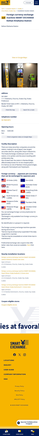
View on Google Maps (19, 58)
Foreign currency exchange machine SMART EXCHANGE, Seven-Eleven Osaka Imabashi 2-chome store (18, 272)
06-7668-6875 (6, 120)
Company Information (15, 374)
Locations (9, 360)
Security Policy (19, 390)
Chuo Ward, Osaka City (8, 11)
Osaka (20, 8)
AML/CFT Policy (19, 399)
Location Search (11, 8)
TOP (2, 8)
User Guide (9, 370)
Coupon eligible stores (9, 305)
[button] (19, 75)
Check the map (10, 110)
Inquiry (7, 365)
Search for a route (28, 110)
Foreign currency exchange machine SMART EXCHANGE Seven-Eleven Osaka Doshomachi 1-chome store (18, 286)
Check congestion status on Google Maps (19, 137)
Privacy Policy (19, 386)
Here (28, 245)
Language (28, 2)
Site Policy (19, 395)
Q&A (6, 379)
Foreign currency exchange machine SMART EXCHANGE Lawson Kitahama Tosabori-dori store (18, 258)
